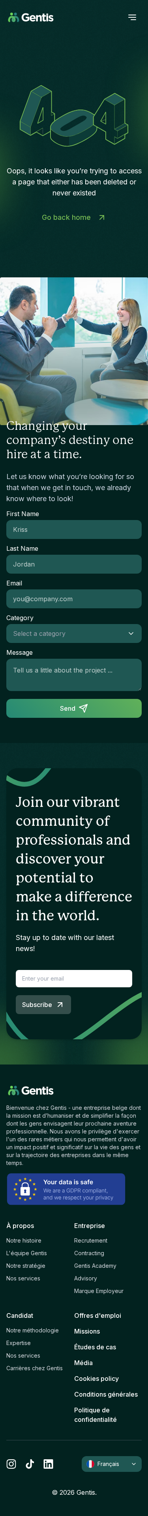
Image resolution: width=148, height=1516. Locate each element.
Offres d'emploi (97, 1315)
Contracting (89, 1253)
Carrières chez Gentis (34, 1368)
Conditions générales (106, 1394)
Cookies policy (96, 1378)
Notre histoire (23, 1240)
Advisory (85, 1278)
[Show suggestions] (133, 633)
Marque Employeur (99, 1290)
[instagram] (11, 1464)
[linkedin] (48, 1464)
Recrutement (90, 1240)
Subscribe (37, 1005)
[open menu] (132, 17)
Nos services (23, 1278)
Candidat (19, 1315)
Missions (87, 1331)
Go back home (66, 217)
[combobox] (66, 633)
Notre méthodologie (32, 1330)
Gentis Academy (95, 1265)
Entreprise (89, 1226)
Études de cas (95, 1347)
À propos (20, 1226)
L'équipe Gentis (26, 1253)
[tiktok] (30, 1464)
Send (67, 708)
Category (20, 618)
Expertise (18, 1343)
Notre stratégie (25, 1265)
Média (83, 1363)
